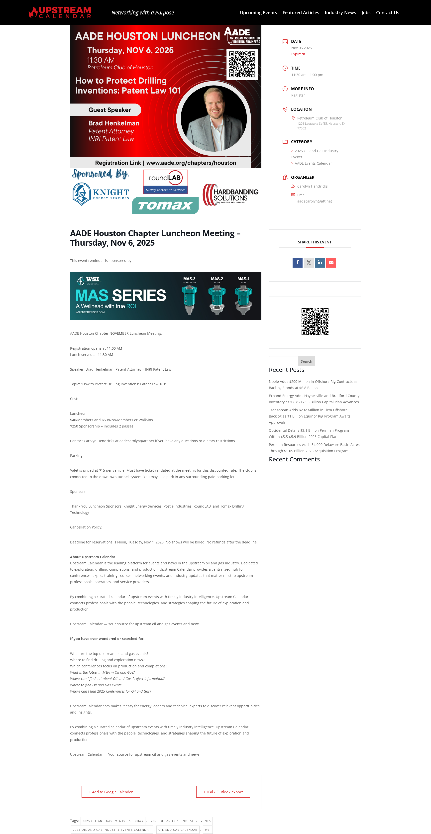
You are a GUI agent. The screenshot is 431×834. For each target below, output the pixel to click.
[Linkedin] (320, 263)
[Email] (331, 263)
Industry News (340, 13)
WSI (208, 830)
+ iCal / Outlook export (223, 791)
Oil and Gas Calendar (178, 830)
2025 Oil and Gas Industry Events (181, 821)
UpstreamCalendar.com (90, 706)
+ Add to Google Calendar (111, 791)
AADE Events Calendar (313, 163)
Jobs (366, 13)
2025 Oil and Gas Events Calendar (113, 821)
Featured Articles (301, 13)
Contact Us (387, 13)
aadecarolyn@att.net (314, 201)
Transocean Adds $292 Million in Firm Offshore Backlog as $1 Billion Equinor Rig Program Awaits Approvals (309, 416)
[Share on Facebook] (298, 263)
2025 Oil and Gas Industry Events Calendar (112, 830)
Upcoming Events (258, 13)
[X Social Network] (309, 263)
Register (298, 95)
